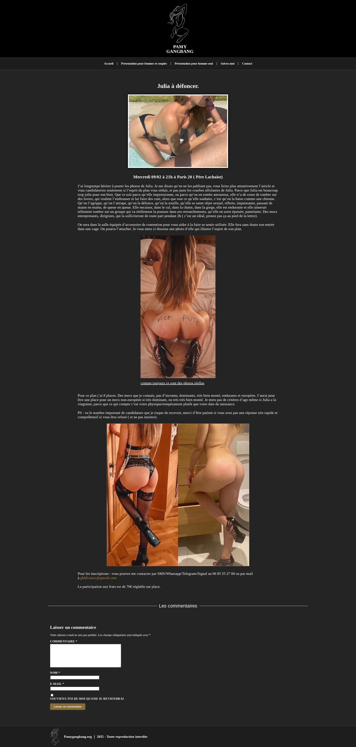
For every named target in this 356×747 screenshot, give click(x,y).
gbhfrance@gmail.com (98, 578)
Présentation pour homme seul (194, 63)
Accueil (108, 63)
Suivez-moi (227, 63)
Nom (55, 672)
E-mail (57, 683)
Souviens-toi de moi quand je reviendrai (87, 698)
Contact (247, 63)
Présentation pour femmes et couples (144, 63)
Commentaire (63, 641)
